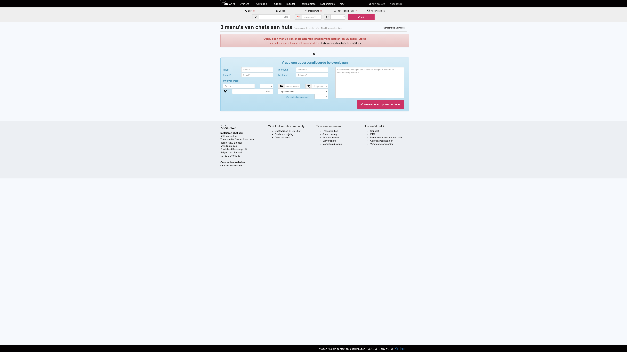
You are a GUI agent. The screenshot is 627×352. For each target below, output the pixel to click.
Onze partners (282, 137)
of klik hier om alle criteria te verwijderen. (341, 43)
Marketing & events (332, 144)
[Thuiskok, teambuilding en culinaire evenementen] (227, 3)
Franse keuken (330, 130)
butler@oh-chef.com (231, 132)
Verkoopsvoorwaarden (382, 144)
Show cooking (329, 134)
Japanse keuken (330, 137)
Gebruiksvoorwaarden (381, 140)
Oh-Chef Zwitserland (231, 165)
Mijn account (378, 3)
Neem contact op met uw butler (386, 137)
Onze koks (261, 3)
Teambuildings (307, 3)
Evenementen (327, 3)
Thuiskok (276, 3)
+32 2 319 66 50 (377, 348)
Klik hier (400, 348)
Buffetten (291, 3)
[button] (283, 10)
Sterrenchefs (329, 140)
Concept (374, 130)
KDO (342, 3)
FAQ (372, 134)
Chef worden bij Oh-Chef (287, 130)
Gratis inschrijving (284, 134)
